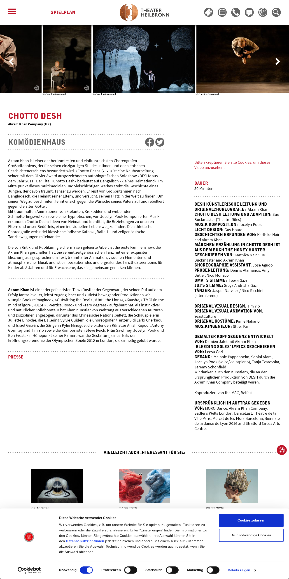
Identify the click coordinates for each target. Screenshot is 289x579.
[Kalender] (222, 12)
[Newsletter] (249, 12)
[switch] (130, 570)
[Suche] (276, 12)
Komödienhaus (36, 142)
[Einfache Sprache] (262, 12)
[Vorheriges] (11, 61)
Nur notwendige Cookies (251, 535)
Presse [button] (15, 357)
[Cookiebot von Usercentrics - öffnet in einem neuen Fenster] (29, 570)
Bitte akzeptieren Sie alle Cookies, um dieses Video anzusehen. (232, 165)
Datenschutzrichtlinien (85, 541)
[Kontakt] (235, 12)
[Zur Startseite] (144, 12)
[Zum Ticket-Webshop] (208, 12)
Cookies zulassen (251, 520)
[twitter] (159, 142)
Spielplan (63, 12)
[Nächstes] (277, 61)
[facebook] (149, 142)
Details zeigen (239, 570)
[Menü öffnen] (12, 12)
